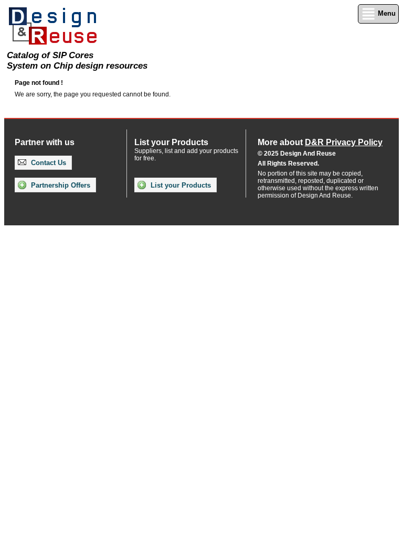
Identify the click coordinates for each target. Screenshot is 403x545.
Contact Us (47, 163)
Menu (386, 13)
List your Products (180, 185)
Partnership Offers (59, 185)
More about (320, 142)
